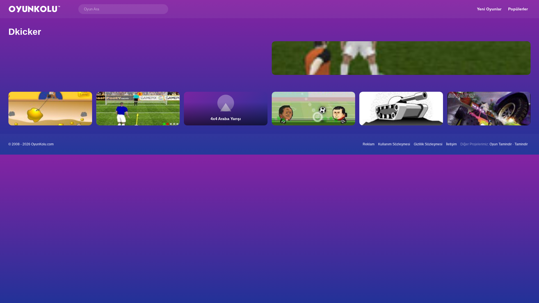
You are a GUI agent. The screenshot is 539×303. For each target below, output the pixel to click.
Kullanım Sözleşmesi (394, 144)
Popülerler (518, 9)
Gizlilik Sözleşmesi (428, 144)
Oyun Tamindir (501, 144)
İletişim (451, 144)
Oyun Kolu (34, 9)
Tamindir (521, 144)
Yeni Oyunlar (489, 9)
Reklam (368, 144)
